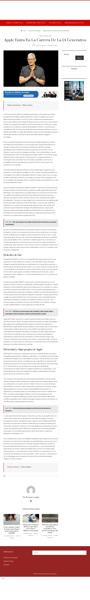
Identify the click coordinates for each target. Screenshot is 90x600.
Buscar (66, 54)
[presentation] (5, 526)
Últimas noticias (27, 105)
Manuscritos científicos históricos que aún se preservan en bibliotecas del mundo (31, 528)
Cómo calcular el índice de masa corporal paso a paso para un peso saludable (12, 530)
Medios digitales (26, 467)
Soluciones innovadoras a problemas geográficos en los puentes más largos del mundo (50, 529)
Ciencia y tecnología (45, 36)
